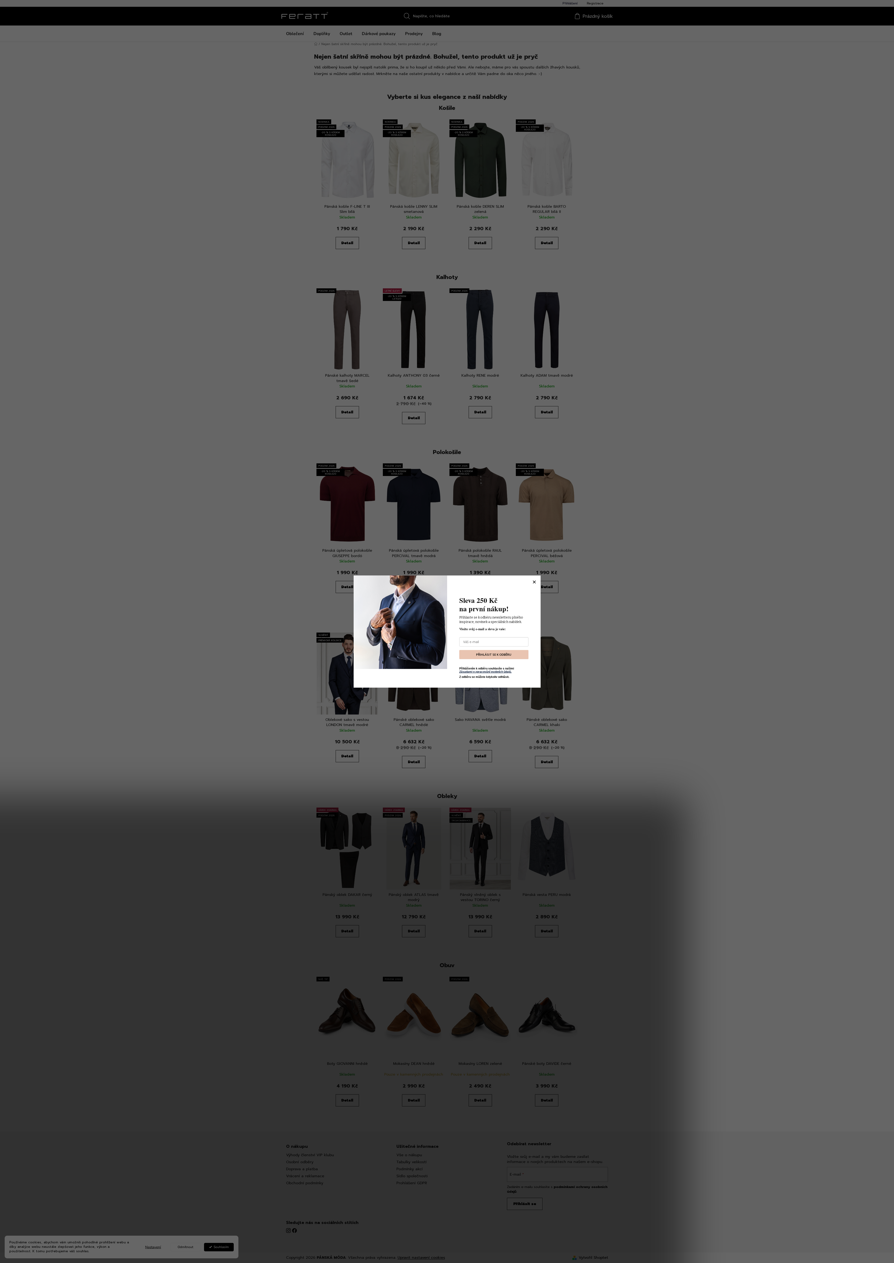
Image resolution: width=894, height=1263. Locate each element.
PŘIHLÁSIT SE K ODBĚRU (493, 654)
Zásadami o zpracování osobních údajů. (485, 671)
